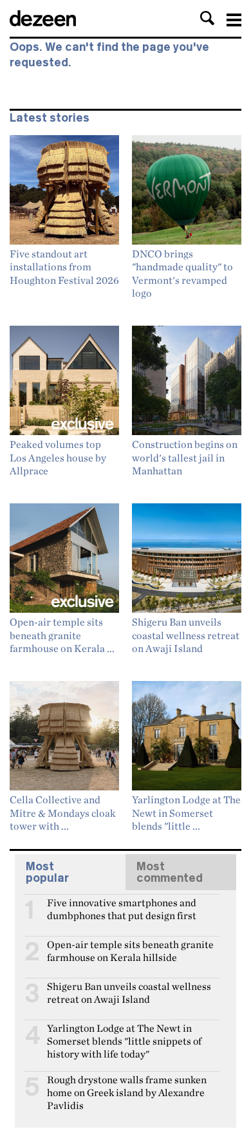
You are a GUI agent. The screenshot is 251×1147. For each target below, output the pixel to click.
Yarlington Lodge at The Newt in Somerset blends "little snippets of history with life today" (124, 1033)
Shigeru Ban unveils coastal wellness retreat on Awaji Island (129, 991)
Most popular (47, 872)
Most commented (169, 872)
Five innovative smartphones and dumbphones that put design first (121, 908)
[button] (207, 18)
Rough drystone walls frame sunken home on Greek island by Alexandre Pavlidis (127, 1085)
